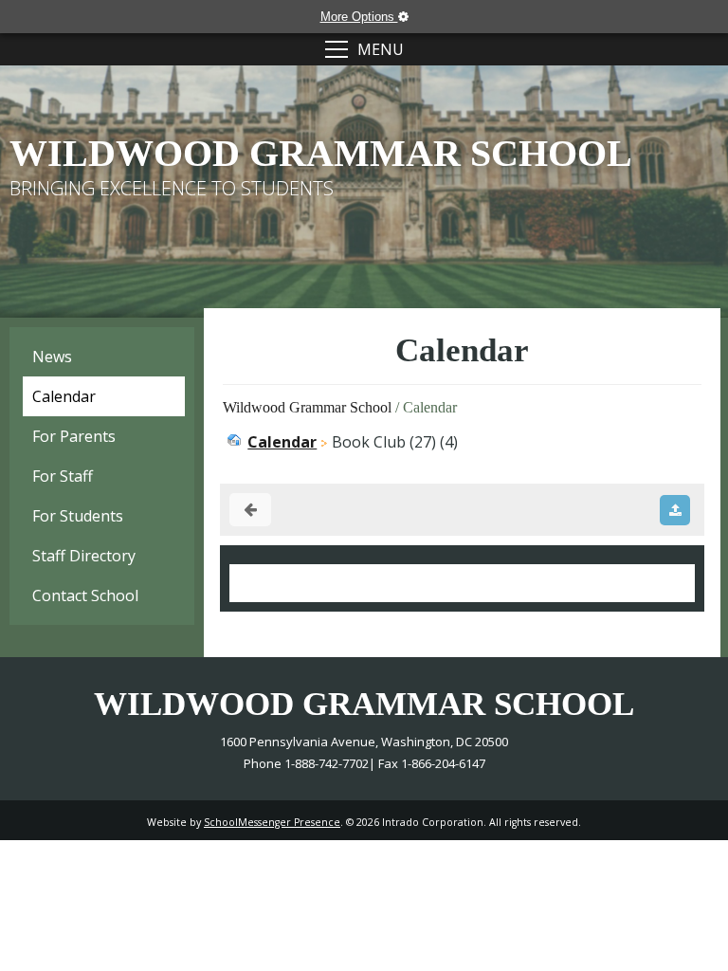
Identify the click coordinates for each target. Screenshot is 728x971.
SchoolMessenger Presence (272, 822)
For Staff (62, 476)
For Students (77, 515)
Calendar (64, 396)
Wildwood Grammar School (307, 407)
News (52, 356)
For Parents (74, 436)
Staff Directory (84, 555)
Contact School (85, 595)
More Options (359, 16)
